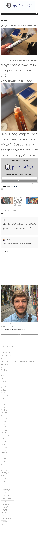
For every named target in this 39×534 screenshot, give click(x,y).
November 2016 (4, 450)
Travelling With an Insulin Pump (31, 204)
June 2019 (3, 404)
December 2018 (4, 412)
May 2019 (2, 406)
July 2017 (2, 438)
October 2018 (3, 415)
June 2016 (3, 458)
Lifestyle (14, 531)
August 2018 (3, 418)
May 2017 (2, 441)
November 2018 (4, 413)
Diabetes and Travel (4, 501)
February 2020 (3, 392)
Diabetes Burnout (4, 506)
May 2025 (2, 367)
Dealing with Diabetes (4, 489)
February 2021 (3, 373)
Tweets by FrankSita (4, 349)
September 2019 (4, 399)
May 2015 (2, 478)
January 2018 (3, 429)
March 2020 (3, 390)
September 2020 (4, 381)
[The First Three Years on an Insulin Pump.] (7, 200)
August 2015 (3, 473)
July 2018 (2, 419)
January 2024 (3, 369)
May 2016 (2, 459)
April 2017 (3, 443)
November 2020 (4, 378)
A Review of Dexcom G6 (32, 361)
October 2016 (3, 452)
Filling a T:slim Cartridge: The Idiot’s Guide (11, 356)
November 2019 (4, 396)
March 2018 (3, 426)
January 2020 (3, 393)
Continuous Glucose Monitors (6, 487)
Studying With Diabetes (5, 523)
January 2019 (3, 410)
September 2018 (4, 416)
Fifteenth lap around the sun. (11, 355)
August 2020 (3, 383)
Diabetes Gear (3, 507)
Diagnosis (2, 512)
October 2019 (3, 398)
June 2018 (3, 421)
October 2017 (3, 433)
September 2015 (4, 472)
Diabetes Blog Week (4, 504)
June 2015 (3, 476)
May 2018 (2, 423)
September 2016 (4, 453)
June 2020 (3, 386)
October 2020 (3, 380)
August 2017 (3, 436)
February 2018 (3, 427)
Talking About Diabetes (5, 526)
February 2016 (3, 464)
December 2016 (4, 449)
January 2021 (3, 375)
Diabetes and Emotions (5, 492)
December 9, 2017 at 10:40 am (11, 241)
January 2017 (3, 447)
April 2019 (3, 407)
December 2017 (4, 430)
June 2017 (3, 439)
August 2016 (3, 455)
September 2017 (4, 435)
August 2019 (3, 401)
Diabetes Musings (4, 509)
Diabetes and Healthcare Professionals (8, 496)
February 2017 (3, 446)
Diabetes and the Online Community (7, 499)
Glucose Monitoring (4, 513)
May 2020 (2, 387)
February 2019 (3, 409)
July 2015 (2, 475)
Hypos (2, 515)
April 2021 (3, 372)
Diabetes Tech (3, 510)
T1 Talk (2, 524)
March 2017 (3, 444)
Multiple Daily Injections (13, 210)
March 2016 (3, 463)
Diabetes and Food (4, 493)
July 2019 (2, 403)
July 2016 (2, 456)
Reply (4, 233)
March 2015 (3, 481)
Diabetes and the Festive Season (6, 498)
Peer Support (3, 519)
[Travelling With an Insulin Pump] (32, 200)
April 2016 (3, 461)
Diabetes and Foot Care (5, 495)
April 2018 (3, 424)
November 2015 (4, 469)
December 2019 (4, 395)
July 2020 (2, 384)
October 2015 (3, 470)
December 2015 (4, 467)
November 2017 (4, 432)
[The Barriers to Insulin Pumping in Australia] (20, 201)
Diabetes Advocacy (4, 490)
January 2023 (3, 370)
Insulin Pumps (6, 210)
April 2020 (3, 389)
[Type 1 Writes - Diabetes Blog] (19, 10)
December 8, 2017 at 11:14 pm (11, 220)
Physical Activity (3, 521)
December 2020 (4, 376)
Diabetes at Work (4, 503)
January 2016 (3, 466)
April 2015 (3, 479)
